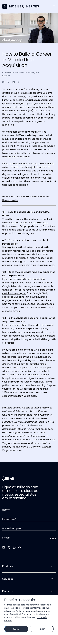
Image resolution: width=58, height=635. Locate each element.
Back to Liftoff (4, 6)
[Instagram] (14, 547)
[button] (54, 5)
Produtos (7, 566)
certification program (14, 293)
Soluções (7, 578)
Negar (42, 628)
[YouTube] (19, 547)
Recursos (8, 591)
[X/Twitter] (9, 547)
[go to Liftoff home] (24, 6)
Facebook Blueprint (13, 296)
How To (6, 76)
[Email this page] (3, 82)
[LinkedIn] (3, 547)
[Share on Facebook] (19, 82)
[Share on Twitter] (8, 82)
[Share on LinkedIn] (14, 82)
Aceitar (16, 629)
